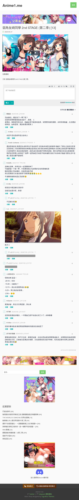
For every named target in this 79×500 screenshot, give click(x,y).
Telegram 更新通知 (45, 494)
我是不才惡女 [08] (8, 436)
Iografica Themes (48, 496)
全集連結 (5, 74)
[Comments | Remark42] (39, 218)
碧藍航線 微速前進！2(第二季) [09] (14, 433)
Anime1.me (12, 5)
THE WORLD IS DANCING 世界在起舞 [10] (17, 417)
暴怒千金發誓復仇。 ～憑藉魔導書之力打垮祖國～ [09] (21, 424)
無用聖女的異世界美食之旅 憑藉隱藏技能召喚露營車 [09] (22, 414)
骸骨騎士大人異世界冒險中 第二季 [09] (15, 420)
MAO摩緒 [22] (7, 430)
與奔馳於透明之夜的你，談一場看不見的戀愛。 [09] (20, 427)
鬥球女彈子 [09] (7, 411)
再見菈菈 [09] (7, 439)
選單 (73, 5)
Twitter (32, 494)
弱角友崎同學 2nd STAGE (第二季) (17, 79)
